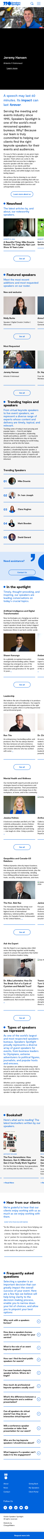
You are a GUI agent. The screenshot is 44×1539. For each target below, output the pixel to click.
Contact (7, 1492)
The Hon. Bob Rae (12, 903)
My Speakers (34, 1488)
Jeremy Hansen (11, 372)
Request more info (22, 1535)
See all (22, 258)
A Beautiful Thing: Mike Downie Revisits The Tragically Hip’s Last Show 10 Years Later (19, 244)
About (6, 1484)
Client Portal (33, 1492)
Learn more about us (22, 194)
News (6, 1488)
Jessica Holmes (11, 817)
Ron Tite (8, 735)
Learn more (12, 68)
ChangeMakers (9, 1525)
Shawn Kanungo (12, 655)
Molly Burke (9, 318)
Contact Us (22, 572)
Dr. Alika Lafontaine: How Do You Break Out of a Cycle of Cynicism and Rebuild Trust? (18, 983)
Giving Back (33, 1484)
